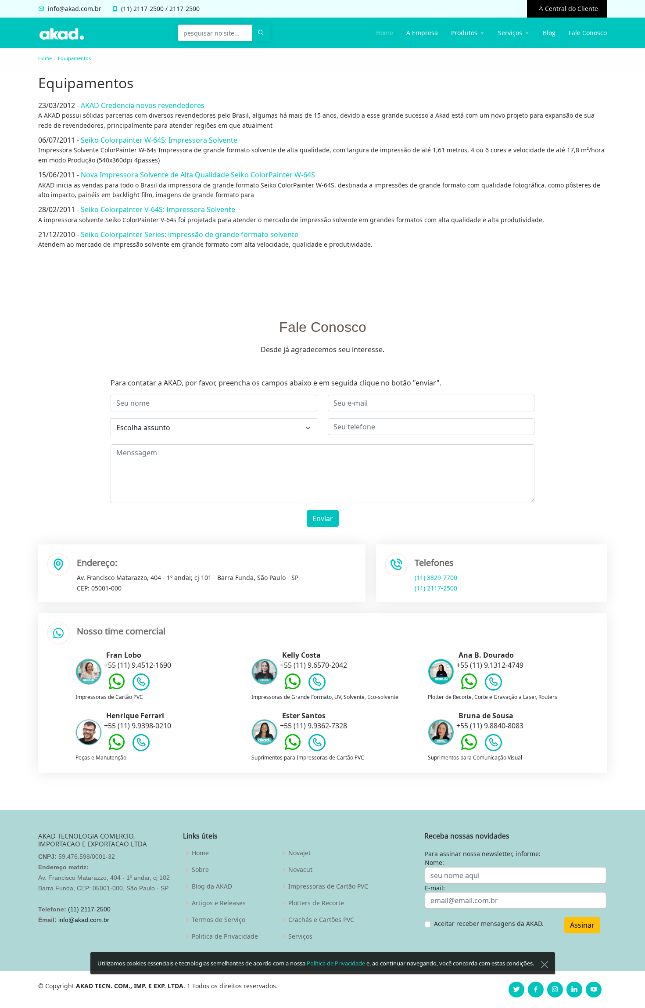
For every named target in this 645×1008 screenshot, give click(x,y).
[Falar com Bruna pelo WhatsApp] (469, 748)
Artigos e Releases (219, 903)
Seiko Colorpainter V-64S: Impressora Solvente (158, 209)
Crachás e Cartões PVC (321, 920)
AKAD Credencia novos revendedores (142, 105)
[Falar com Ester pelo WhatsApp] (292, 748)
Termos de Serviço (218, 920)
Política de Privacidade (336, 963)
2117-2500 (148, 8)
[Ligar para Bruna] (493, 744)
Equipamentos (74, 58)
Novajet (299, 853)
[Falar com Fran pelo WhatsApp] (116, 688)
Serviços (300, 936)
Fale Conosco (588, 33)
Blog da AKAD (212, 886)
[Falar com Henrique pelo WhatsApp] (116, 748)
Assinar (582, 925)
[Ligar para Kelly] (317, 684)
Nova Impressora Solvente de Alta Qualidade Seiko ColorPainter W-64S (198, 175)
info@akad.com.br (74, 8)
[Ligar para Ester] (317, 744)
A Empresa (422, 33)
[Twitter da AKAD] (516, 989)
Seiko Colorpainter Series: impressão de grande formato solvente (189, 234)
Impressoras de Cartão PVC (328, 886)
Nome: (434, 862)
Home (384, 33)
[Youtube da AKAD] (594, 989)
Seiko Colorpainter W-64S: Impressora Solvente (159, 140)
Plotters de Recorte (316, 903)
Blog (549, 33)
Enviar (322, 518)
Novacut (300, 870)
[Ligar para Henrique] (141, 744)
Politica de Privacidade (225, 936)
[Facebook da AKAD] (536, 989)
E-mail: (435, 888)
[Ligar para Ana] (493, 684)
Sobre (200, 870)
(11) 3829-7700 (436, 577)
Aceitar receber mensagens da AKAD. (489, 923)
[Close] (544, 964)
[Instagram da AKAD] (555, 989)
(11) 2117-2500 (436, 588)
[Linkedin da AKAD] (574, 989)
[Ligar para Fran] (141, 684)
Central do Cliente (570, 8)
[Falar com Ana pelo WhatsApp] (469, 688)
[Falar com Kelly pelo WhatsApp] (292, 688)
